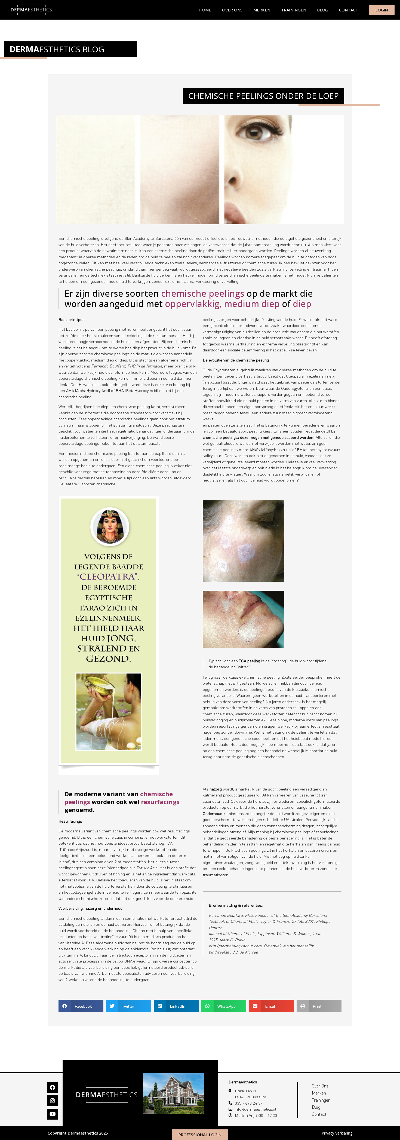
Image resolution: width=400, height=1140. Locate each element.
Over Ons (232, 10)
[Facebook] (52, 1087)
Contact (348, 10)
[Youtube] (52, 1114)
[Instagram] (52, 1100)
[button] (81, 1006)
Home (205, 10)
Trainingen (293, 10)
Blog (322, 10)
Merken (261, 10)
